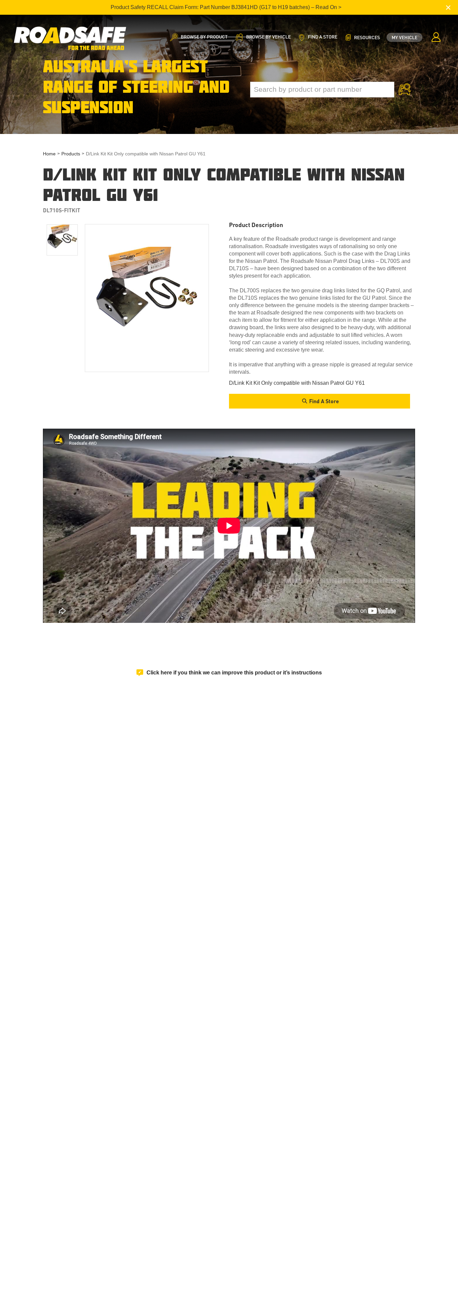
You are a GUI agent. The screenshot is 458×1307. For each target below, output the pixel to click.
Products (70, 153)
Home (49, 153)
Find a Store (324, 401)
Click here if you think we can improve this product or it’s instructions (234, 672)
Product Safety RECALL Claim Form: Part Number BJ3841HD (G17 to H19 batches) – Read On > (226, 7)
